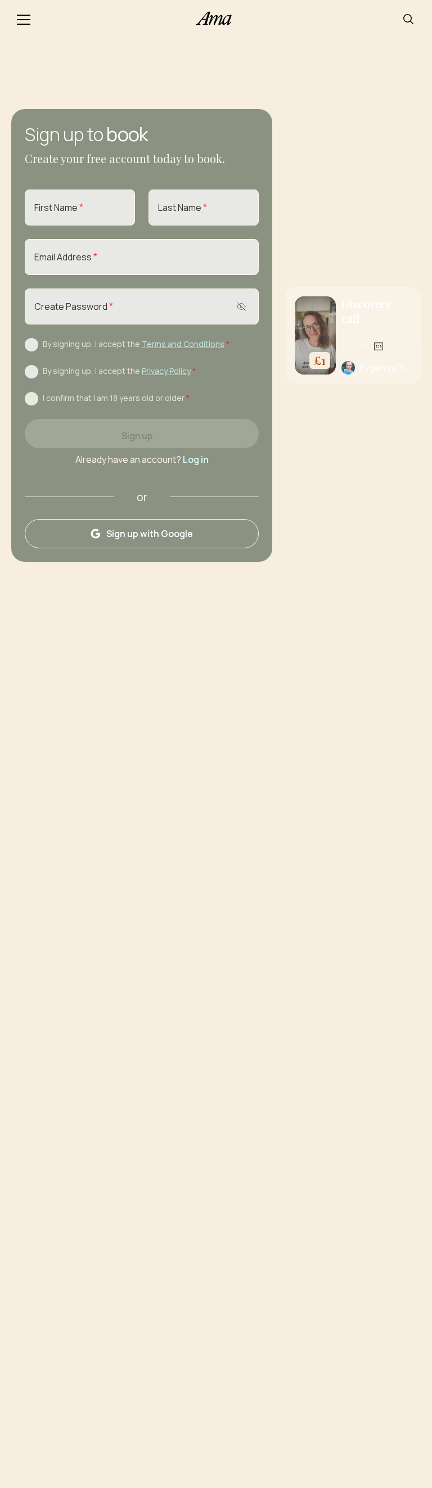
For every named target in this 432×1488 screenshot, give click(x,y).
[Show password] (241, 306)
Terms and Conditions (183, 344)
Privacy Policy (166, 371)
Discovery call (366, 311)
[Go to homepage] (216, 19)
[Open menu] (23, 19)
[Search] (408, 19)
